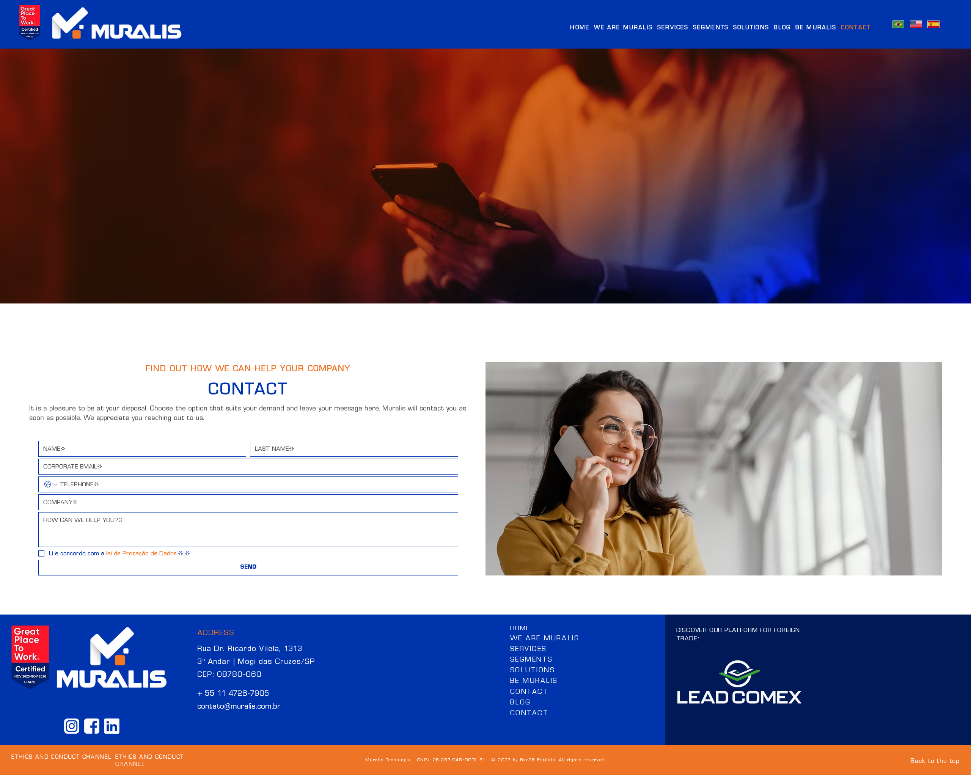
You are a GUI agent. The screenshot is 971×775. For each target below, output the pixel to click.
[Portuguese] (898, 24)
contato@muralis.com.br (239, 706)
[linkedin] (111, 726)
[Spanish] (933, 24)
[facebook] (91, 726)
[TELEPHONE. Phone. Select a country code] (50, 484)
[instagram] (71, 726)
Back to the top (935, 759)
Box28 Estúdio (538, 759)
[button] (711, 26)
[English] (915, 24)
